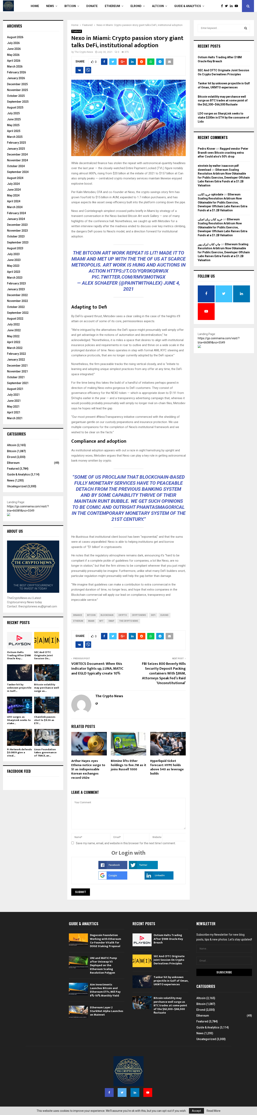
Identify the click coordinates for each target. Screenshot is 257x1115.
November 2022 (17, 301)
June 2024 (14, 189)
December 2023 (17, 224)
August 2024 (15, 178)
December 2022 (17, 295)
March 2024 (14, 207)
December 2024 (17, 154)
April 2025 (13, 131)
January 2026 (16, 78)
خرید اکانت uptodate (210, 194)
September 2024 (18, 172)
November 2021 (17, 371)
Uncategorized (17, 486)
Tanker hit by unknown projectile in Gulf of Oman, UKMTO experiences (171, 981)
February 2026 (16, 72)
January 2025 (16, 148)
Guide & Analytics (187, 6)
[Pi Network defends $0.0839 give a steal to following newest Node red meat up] (19, 737)
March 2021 (14, 418)
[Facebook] (223, 6)
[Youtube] (237, 6)
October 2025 (16, 95)
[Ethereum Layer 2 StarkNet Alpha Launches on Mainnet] (78, 1012)
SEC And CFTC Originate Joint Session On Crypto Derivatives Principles (169, 960)
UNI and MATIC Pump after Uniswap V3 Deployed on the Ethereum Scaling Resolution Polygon (103, 965)
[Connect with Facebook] (112, 868)
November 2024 (17, 160)
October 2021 (16, 377)
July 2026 (13, 43)
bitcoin (91, 615)
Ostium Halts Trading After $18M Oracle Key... (19, 655)
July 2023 (13, 254)
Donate (92, 6)
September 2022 (18, 312)
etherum (78, 621)
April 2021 (13, 412)
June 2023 (14, 260)
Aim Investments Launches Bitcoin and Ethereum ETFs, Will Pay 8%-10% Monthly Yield (105, 990)
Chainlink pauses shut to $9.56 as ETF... (44, 720)
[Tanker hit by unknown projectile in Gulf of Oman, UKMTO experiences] (19, 672)
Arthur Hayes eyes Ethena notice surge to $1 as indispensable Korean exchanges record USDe (88, 769)
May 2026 (13, 54)
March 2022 (14, 348)
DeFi (153, 615)
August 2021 (15, 388)
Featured (76, 31)
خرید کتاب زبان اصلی (210, 219)
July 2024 (13, 183)
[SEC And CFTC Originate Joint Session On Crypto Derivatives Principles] (46, 640)
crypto (122, 615)
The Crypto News (83, 52)
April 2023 (13, 271)
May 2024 (13, 195)
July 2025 (13, 113)
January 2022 (16, 359)
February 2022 (16, 353)
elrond (164, 615)
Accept (196, 1110)
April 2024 (13, 201)
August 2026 (15, 37)
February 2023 (16, 283)
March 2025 (14, 136)
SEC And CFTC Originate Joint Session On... (43, 655)
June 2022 (14, 330)
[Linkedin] (232, 6)
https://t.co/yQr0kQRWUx (137, 271)
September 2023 (18, 242)
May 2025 (13, 125)
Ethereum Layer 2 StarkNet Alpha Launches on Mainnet (106, 1011)
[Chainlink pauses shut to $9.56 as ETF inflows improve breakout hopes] (46, 705)
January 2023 (16, 289)
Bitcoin (70, 6)
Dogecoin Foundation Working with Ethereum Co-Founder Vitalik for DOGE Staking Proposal (105, 940)
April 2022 (13, 342)
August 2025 (15, 107)
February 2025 (16, 142)
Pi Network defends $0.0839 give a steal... (19, 752)
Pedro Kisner (206, 148)
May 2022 (13, 336)
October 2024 (16, 166)
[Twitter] (227, 6)
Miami (91, 621)
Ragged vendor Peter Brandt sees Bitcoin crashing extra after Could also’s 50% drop (223, 152)
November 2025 (17, 90)
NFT (101, 621)
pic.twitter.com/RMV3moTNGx (128, 277)
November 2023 (17, 230)
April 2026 (13, 60)
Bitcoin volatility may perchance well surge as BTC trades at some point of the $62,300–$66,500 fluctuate (223, 100)
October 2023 (16, 236)
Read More (213, 1110)
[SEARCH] (245, 28)
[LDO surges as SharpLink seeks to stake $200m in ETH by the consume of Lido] (19, 705)
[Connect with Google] (112, 878)
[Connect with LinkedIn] (159, 878)
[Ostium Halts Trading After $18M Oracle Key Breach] (19, 640)
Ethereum (112, 6)
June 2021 (14, 400)
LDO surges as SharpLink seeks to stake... (19, 720)
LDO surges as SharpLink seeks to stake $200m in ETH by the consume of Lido (223, 117)
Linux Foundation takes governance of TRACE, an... (45, 752)
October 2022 (16, 307)
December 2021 (17, 365)
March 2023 (14, 277)
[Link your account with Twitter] (143, 868)
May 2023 (13, 265)
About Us (15, 531)
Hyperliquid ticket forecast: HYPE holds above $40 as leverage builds (167, 767)
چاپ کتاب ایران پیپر (209, 244)
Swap (111, 621)
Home (35, 6)
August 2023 (15, 248)
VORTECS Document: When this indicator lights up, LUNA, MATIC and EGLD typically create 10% (97, 669)
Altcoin (158, 6)
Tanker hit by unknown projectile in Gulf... (19, 687)
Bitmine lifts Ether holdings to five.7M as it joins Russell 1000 (128, 765)
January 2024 (16, 219)
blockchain (107, 615)
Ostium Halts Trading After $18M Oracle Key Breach (168, 939)
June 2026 (14, 48)
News (50, 6)
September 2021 (18, 383)
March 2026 (14, 66)
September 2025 (18, 101)
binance (77, 615)
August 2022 (15, 318)
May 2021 (13, 406)
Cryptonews (139, 615)
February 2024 (16, 213)
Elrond (136, 6)
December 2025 (17, 84)
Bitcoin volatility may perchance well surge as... (46, 687)
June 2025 (14, 119)
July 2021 (13, 394)
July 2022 (13, 324)
